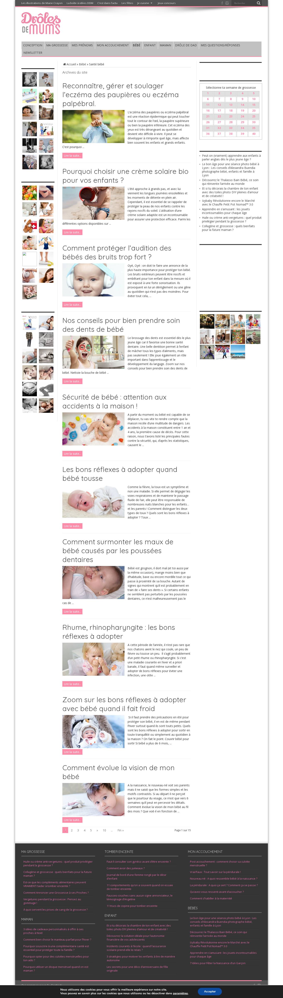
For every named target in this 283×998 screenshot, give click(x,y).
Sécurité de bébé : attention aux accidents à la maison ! (114, 401)
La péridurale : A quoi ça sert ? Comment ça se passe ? (224, 885)
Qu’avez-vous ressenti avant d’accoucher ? (217, 892)
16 (207, 110)
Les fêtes (127, 3)
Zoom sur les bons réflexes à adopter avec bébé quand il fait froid (124, 704)
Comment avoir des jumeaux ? (126, 868)
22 (219, 116)
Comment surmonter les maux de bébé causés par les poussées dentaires (117, 550)
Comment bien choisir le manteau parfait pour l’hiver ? (57, 939)
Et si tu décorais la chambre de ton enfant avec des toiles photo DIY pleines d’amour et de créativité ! (230, 192)
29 (242, 122)
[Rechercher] (258, 3)
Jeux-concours (167, 3)
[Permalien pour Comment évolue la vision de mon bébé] (93, 815)
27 (219, 122)
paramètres (180, 993)
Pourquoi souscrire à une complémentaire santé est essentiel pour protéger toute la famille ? (56, 948)
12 (219, 105)
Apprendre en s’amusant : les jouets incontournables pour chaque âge (226, 211)
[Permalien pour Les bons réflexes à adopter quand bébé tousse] (93, 517)
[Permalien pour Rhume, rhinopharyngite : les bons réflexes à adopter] (93, 675)
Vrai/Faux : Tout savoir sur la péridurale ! (215, 872)
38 (230, 134)
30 (253, 122)
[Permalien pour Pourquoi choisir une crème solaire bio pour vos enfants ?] (93, 219)
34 (242, 128)
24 (242, 116)
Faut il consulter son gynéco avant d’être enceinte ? (139, 861)
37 (219, 134)
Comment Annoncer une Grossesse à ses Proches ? (56, 892)
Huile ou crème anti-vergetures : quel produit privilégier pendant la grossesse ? (232, 219)
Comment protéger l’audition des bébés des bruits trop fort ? (116, 252)
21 (207, 116)
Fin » (120, 830)
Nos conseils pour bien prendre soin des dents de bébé (121, 325)
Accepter (210, 991)
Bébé (82, 64)
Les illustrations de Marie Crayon (42, 3)
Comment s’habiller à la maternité (211, 898)
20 (253, 110)
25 (253, 116)
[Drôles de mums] (41, 31)
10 (104, 830)
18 (230, 110)
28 (230, 122)
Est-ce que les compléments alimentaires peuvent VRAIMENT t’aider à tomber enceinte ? (54, 884)
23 (230, 116)
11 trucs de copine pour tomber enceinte (132, 906)
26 (207, 122)
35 (253, 128)
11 (207, 105)
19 (242, 110)
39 (242, 134)
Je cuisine (143, 3)
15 (253, 105)
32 (219, 128)
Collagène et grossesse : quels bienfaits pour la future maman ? (228, 228)
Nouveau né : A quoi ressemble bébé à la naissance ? (223, 878)
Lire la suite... (72, 156)
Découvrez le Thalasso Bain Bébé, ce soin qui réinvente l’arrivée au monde (230, 182)
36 (207, 134)
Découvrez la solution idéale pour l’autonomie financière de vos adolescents (135, 937)
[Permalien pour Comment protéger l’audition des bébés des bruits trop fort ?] (93, 295)
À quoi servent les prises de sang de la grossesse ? (55, 909)
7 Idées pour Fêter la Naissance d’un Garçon (218, 963)
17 (219, 110)
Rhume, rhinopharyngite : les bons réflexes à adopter (118, 632)
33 (230, 128)
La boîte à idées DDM (80, 3)
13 (230, 105)
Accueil (71, 64)
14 (242, 105)
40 (253, 134)
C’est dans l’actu (107, 3)
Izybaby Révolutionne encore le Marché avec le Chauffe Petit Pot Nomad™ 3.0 (228, 202)
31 (207, 128)
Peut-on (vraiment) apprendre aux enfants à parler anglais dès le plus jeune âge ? (231, 157)
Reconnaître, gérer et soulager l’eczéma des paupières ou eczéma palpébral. (120, 94)
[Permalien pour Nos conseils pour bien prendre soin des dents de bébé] (93, 368)
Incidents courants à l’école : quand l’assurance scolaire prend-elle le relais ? (136, 948)
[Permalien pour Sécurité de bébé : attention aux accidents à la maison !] (93, 444)
